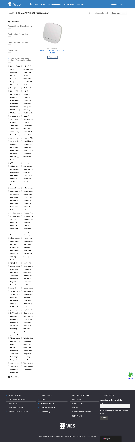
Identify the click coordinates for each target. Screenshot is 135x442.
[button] (31, 4)
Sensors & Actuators (16, 408)
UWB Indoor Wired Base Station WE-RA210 (52, 52)
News (43, 4)
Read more (52, 57)
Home (36, 4)
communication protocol (17, 399)
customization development (81, 412)
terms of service (46, 395)
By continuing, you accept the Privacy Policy (114, 412)
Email (101, 403)
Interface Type (14, 403)
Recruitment (76, 399)
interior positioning (15, 395)
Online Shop (69, 4)
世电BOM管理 (77, 416)
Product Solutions (54, 4)
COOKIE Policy (109, 395)
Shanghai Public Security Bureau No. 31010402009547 (57, 436)
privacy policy (45, 412)
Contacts (80, 4)
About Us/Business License (18, 412)
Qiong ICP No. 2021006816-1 (87, 436)
